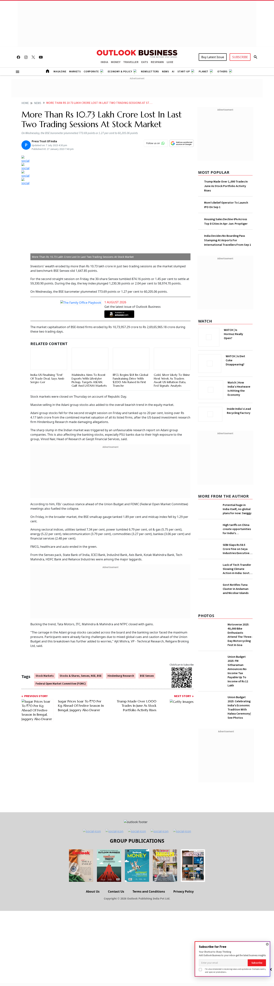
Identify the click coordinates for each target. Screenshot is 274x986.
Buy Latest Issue (212, 57)
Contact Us (116, 965)
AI (173, 71)
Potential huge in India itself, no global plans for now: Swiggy (237, 508)
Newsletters (150, 71)
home (25, 103)
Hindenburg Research (121, 676)
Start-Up (183, 71)
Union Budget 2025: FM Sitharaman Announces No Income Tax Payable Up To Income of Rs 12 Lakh (238, 745)
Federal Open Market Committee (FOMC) (61, 684)
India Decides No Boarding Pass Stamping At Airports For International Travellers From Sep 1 (227, 240)
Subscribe (256, 962)
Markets (75, 71)
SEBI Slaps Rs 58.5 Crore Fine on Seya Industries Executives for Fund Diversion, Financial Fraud (237, 572)
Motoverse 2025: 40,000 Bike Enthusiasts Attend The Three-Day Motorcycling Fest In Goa (240, 708)
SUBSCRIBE (240, 57)
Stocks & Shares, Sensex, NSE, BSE (81, 676)
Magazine (59, 71)
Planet (203, 71)
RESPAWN (157, 62)
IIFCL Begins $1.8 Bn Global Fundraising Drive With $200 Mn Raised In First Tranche (130, 380)
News (165, 71)
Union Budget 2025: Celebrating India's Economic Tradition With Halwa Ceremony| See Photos (239, 781)
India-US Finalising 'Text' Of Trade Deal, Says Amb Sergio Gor (47, 378)
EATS (144, 62)
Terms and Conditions (149, 965)
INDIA (104, 62)
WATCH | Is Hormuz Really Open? (240, 332)
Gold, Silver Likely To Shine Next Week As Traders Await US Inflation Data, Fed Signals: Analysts (172, 380)
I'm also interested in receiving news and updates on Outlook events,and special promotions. (235, 970)
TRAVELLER (130, 62)
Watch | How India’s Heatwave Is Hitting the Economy (239, 391)
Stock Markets (45, 676)
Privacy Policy (183, 965)
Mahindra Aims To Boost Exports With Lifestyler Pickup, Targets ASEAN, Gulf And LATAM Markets (89, 380)
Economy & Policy (120, 71)
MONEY (115, 62)
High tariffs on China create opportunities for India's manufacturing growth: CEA (237, 542)
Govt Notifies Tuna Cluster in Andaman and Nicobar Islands (235, 663)
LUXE (170, 62)
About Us (93, 965)
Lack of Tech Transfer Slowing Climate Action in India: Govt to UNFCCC (237, 592)
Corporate (91, 71)
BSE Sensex (147, 676)
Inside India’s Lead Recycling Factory (240, 411)
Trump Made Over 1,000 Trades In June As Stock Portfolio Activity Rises (226, 186)
